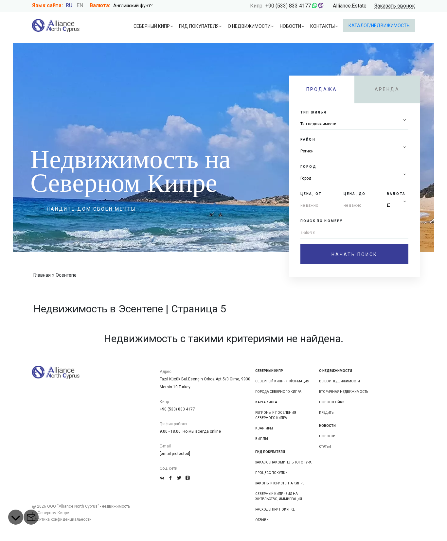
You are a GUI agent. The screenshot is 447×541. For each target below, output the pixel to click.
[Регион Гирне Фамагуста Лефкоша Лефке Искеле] (354, 151)
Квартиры (264, 428)
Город (308, 166)
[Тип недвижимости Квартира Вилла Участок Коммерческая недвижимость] (354, 124)
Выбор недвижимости (339, 381)
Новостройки (332, 402)
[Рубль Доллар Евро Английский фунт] (135, 5)
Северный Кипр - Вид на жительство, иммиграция (278, 496)
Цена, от (311, 194)
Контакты (322, 26)
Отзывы (262, 520)
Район (307, 139)
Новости (290, 26)
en (80, 5)
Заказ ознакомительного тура (283, 462)
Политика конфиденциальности (62, 519)
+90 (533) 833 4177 (288, 6)
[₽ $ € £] (397, 205)
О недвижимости (249, 26)
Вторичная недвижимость (343, 391)
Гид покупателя (199, 26)
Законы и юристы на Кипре (279, 483)
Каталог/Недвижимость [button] (379, 25)
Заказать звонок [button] (394, 6)
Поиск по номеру (321, 221)
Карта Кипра (266, 402)
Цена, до (355, 194)
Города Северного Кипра (278, 391)
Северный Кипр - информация (282, 381)
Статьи (325, 446)
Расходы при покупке (275, 509)
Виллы (261, 439)
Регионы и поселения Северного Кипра (275, 415)
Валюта (396, 194)
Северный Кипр (152, 26)
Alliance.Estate (350, 6)
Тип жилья (313, 112)
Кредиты (326, 412)
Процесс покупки (271, 473)
